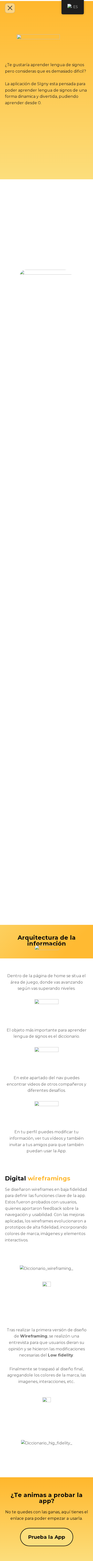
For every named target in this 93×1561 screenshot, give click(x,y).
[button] (19, 1268)
